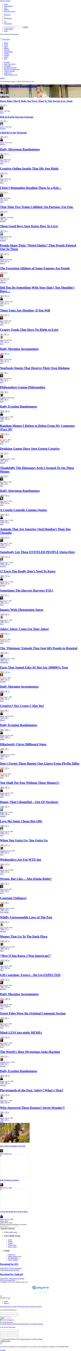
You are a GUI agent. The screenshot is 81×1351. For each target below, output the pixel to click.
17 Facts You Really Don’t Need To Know (28, 571)
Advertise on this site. (40, 1292)
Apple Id (39, 1306)
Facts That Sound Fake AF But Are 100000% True (34, 667)
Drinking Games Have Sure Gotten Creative (30, 448)
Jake (1, 111)
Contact (10, 1243)
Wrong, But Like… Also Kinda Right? (26, 878)
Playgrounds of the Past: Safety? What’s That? (31, 1090)
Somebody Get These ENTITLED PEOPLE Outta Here (37, 552)
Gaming (6, 53)
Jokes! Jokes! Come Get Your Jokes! (24, 629)
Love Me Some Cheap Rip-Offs (21, 821)
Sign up (6, 1303)
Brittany (2, 908)
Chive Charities (13, 1260)
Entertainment (8, 6)
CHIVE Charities (9, 71)
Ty (1, 278)
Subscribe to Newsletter (7, 1228)
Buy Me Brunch (13, 1258)
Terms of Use (12, 1245)
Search (6, 44)
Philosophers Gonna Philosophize (22, 387)
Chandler (3, 217)
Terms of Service (25, 1339)
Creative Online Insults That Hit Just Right (29, 168)
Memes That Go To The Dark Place (23, 936)
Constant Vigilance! (13, 898)
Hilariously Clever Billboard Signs (23, 744)
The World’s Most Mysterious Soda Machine (30, 1051)
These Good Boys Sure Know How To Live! (29, 226)
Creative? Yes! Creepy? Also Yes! (22, 705)
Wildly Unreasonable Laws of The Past (26, 917)
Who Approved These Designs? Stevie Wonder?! (32, 1107)
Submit (2, 78)
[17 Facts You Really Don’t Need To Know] (40, 1199)
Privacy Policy (12, 1247)
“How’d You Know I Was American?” (25, 955)
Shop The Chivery (10, 11)
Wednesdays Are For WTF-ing (20, 859)
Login (6, 1301)
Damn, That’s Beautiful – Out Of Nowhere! (29, 802)
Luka (1, 179)
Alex (1, 543)
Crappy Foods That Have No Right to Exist (29, 329)
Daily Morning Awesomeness (19, 349)
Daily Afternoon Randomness (20, 149)
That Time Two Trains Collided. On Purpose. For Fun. (36, 207)
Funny (6, 4)
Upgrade (2, 1350)
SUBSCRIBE (8, 29)
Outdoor (6, 55)
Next (6, 1221)
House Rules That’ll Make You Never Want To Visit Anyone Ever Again (36, 101)
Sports (6, 57)
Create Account (5, 1341)
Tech (5, 8)
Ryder (2, 236)
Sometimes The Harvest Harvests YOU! (26, 590)
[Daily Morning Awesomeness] (40, 1166)
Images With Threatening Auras (21, 609)
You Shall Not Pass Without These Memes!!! (29, 782)
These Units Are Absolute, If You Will (25, 310)
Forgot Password (7, 1322)
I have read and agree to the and (22, 1339)
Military (6, 9)
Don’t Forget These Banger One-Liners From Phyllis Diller (40, 763)
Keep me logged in (8, 1320)
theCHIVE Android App (11, 69)
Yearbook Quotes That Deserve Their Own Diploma (35, 368)
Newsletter (7, 66)
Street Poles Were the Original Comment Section (33, 1013)
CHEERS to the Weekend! (13, 132)
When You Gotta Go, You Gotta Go (24, 840)
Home (6, 43)
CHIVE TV (7, 73)
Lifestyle (6, 50)
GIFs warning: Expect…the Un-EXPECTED (30, 975)
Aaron (2, 127)
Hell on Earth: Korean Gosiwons (16, 117)
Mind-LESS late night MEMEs (21, 1032)
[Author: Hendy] (2, 93)
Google (14, 1306)
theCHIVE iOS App (10, 67)
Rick (1, 359)
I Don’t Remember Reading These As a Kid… (30, 187)
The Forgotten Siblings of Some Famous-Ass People (35, 268)
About (10, 1240)
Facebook (32, 1306)
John (1, 160)
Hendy (6, 93)
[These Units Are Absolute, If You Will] (40, 1133)
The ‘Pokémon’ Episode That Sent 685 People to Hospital (38, 648)
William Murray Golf (10, 75)
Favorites (7, 62)
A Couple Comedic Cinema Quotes (23, 510)
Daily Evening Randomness (18, 86)
